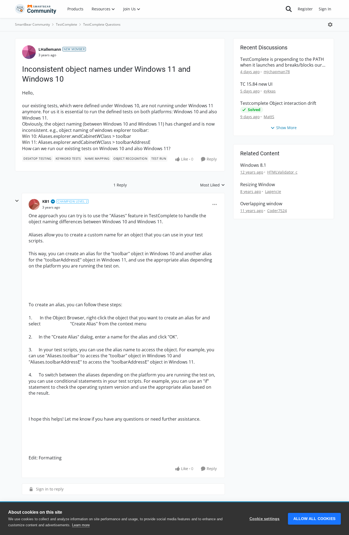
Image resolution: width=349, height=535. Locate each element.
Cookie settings (264, 519)
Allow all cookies (314, 519)
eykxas (270, 91)
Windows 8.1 (253, 165)
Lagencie (273, 191)
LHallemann (49, 49)
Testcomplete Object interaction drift (278, 103)
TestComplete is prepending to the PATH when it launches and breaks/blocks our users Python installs (282, 62)
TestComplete (66, 24)
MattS (269, 116)
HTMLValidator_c (282, 172)
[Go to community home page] (35, 9)
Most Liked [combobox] (212, 185)
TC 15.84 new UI (256, 84)
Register (305, 8)
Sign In (325, 8)
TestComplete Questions (102, 24)
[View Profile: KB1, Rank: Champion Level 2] (34, 204)
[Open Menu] (330, 24)
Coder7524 (277, 210)
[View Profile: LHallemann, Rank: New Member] (29, 52)
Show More (286, 127)
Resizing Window (257, 185)
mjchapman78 (277, 71)
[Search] (288, 9)
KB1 (45, 201)
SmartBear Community (32, 24)
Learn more (81, 525)
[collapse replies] (17, 201)
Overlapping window (261, 204)
